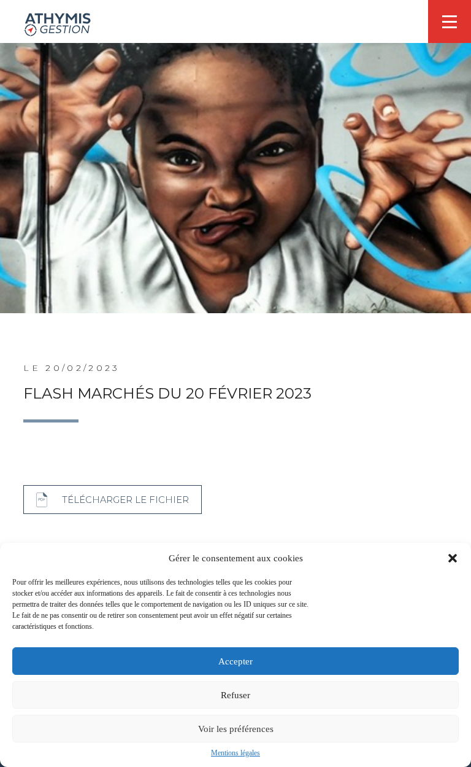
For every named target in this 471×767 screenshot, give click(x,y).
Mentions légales (235, 753)
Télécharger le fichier (125, 499)
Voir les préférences (236, 729)
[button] (452, 558)
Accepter (235, 661)
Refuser (235, 695)
